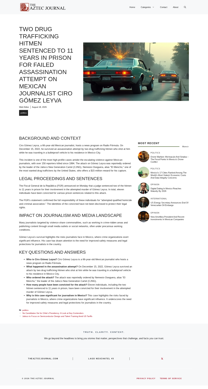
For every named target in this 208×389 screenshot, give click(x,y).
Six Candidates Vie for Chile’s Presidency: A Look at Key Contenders (52, 313)
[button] (185, 7)
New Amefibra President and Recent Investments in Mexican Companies (167, 218)
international (159, 199)
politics (24, 113)
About (175, 7)
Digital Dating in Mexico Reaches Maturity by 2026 (166, 189)
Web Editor (24, 107)
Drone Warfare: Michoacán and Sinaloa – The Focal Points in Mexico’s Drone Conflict (169, 159)
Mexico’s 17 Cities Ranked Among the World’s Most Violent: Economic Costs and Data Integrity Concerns (168, 175)
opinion (155, 184)
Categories (146, 7)
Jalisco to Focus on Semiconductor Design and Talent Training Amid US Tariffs (57, 316)
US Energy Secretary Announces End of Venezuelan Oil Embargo (169, 203)
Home (132, 7)
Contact (163, 7)
